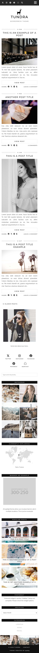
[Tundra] (19, 14)
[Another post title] (19, 123)
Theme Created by (19, 650)
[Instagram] (6, 3)
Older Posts (10, 304)
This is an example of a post (19, 34)
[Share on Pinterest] (14, 87)
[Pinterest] (10, 3)
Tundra (19, 17)
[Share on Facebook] (8, 87)
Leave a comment (30, 86)
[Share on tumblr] (17, 87)
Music (19, 627)
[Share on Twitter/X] (11, 87)
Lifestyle (19, 624)
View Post (19, 82)
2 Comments (32, 145)
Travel (19, 631)
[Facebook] (14, 3)
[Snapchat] (18, 3)
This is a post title (19, 156)
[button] (36, 2)
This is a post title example (19, 245)
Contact (26, 647)
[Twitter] (3, 3)
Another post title (19, 97)
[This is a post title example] (19, 273)
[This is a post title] (19, 212)
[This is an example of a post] (19, 65)
